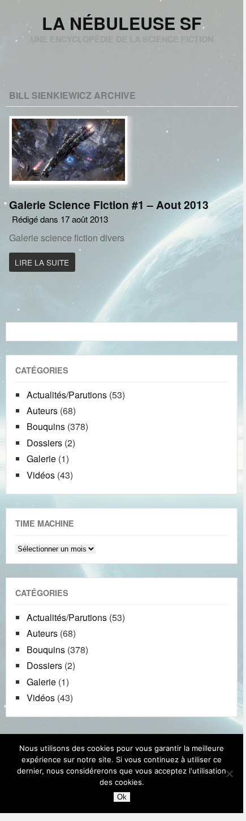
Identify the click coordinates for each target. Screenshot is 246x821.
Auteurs (42, 410)
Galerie (41, 458)
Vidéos (41, 474)
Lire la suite (42, 262)
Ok (122, 797)
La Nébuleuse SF (122, 23)
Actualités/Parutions (67, 394)
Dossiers (44, 442)
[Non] (229, 773)
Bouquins (46, 426)
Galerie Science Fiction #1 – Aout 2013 (109, 204)
